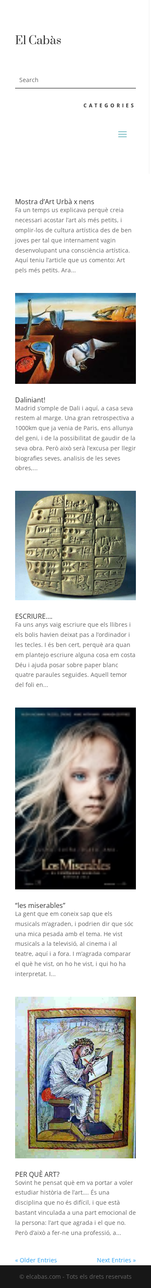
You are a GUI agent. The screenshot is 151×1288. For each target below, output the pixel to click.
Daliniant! (30, 399)
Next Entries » (116, 1260)
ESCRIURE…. (33, 616)
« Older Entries (36, 1260)
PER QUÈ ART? (37, 1174)
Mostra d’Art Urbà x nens (54, 201)
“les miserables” (40, 905)
